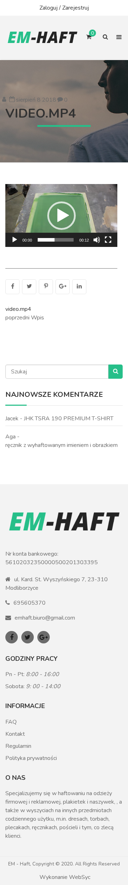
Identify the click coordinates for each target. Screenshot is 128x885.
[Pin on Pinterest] (46, 286)
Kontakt (15, 734)
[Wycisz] (96, 239)
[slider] (56, 240)
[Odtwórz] (14, 239)
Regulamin (18, 746)
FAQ (11, 722)
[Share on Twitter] (29, 286)
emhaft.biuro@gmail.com (45, 618)
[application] (61, 215)
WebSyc (79, 877)
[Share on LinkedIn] (79, 286)
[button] (61, 215)
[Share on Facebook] (12, 286)
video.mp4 (40, 113)
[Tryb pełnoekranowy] (108, 239)
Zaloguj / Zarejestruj (64, 8)
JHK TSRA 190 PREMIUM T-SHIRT (68, 418)
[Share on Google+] (62, 286)
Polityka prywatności (31, 758)
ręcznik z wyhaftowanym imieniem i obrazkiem (61, 445)
